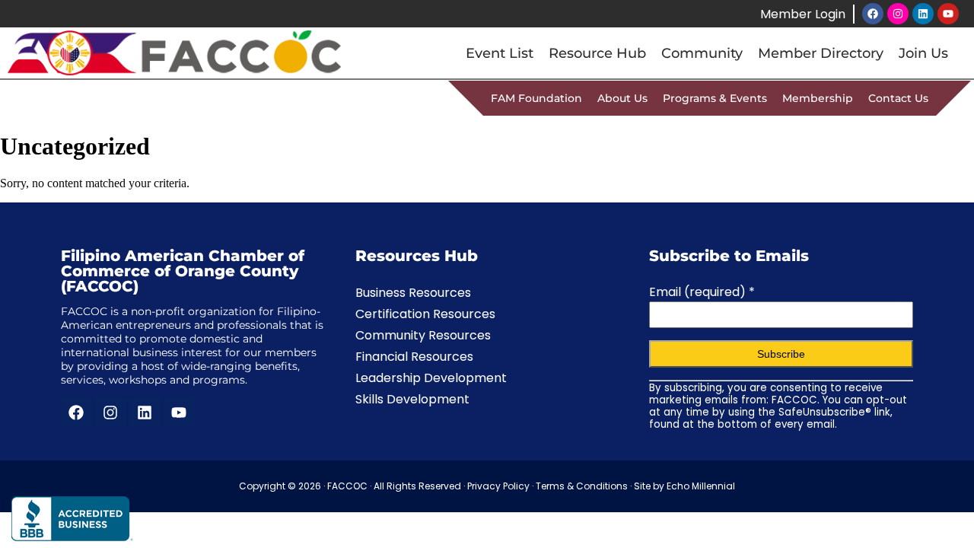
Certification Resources (425, 314)
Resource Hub (597, 53)
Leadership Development (431, 378)
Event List (499, 53)
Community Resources (423, 335)
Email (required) (702, 292)
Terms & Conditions (582, 486)
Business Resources (413, 292)
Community (702, 53)
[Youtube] (948, 13)
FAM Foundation (536, 98)
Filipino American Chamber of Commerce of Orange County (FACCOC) (182, 271)
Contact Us (898, 98)
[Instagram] (898, 13)
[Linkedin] (923, 13)
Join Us (923, 53)
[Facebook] (872, 13)
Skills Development (412, 399)
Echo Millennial (701, 486)
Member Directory (820, 53)
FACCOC (347, 486)
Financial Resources (414, 356)
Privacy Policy (498, 486)
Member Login (802, 14)
